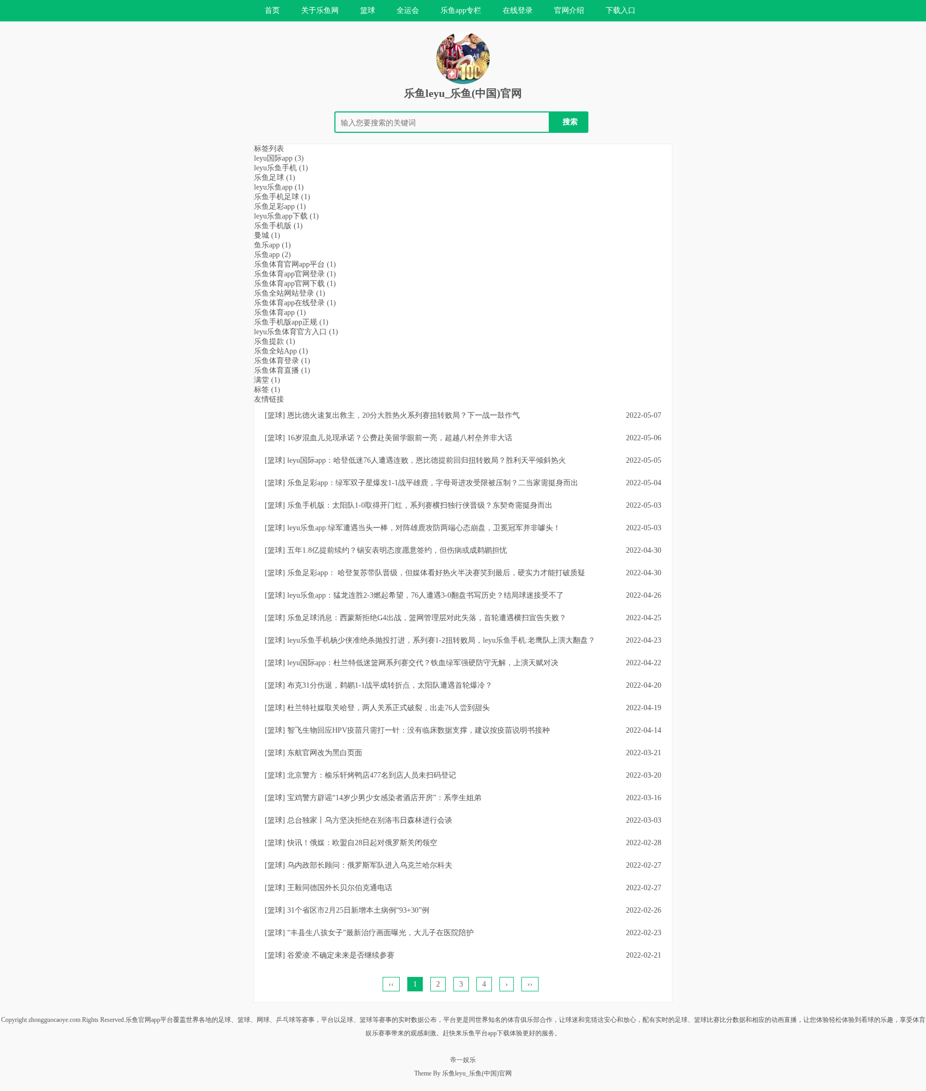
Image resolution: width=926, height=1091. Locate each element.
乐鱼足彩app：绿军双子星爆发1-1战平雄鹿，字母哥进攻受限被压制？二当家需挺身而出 (432, 483)
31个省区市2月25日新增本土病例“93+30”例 (358, 910)
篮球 (367, 10)
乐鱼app (272, 255)
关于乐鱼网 (320, 10)
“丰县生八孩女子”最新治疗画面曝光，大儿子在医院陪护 (380, 933)
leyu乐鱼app (279, 187)
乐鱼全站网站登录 (289, 293)
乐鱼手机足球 (282, 197)
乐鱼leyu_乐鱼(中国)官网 (463, 93)
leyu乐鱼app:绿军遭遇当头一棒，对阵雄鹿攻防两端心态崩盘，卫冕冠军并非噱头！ (424, 528)
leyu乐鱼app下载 (286, 216)
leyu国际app (279, 158)
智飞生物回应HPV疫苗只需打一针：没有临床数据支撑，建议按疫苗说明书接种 (418, 730)
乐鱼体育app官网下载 (295, 284)
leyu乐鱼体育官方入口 (296, 332)
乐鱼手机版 (278, 226)
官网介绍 (569, 10)
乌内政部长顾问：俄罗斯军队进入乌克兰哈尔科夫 (369, 865)
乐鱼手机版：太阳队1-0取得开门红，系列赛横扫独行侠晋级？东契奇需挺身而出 (419, 505)
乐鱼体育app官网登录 (295, 274)
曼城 (267, 235)
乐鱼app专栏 (460, 10)
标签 (267, 390)
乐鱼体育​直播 (282, 370)
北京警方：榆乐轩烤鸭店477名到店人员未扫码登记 (371, 775)
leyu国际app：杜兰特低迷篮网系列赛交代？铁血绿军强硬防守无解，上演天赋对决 (422, 663)
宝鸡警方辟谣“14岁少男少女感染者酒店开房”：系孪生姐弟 (384, 798)
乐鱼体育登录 (282, 361)
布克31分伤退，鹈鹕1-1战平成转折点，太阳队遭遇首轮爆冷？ (389, 685)
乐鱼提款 (274, 341)
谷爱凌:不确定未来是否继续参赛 (340, 955)
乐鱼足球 (274, 178)
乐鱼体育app (280, 313)
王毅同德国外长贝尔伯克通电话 (339, 888)
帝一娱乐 (463, 1060)
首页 (272, 10)
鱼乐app (272, 245)
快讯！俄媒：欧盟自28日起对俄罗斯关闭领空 (362, 843)
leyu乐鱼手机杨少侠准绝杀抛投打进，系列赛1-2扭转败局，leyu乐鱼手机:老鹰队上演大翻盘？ (441, 640)
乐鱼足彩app (280, 206)
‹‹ (391, 984)
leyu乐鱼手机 (281, 168)
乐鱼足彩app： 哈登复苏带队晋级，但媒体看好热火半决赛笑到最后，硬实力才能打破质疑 (436, 573)
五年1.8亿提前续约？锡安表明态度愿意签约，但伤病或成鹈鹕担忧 (397, 550)
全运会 (408, 10)
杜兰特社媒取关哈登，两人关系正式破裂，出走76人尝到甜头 (388, 708)
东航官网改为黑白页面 (324, 753)
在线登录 (518, 10)
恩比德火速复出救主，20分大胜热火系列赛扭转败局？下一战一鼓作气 (403, 415)
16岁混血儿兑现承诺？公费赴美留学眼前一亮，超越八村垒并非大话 (399, 438)
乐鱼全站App (281, 351)
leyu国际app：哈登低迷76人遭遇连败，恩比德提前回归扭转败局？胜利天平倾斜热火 (426, 460)
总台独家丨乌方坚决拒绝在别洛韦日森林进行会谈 (369, 820)
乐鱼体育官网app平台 (295, 264)
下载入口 (621, 10)
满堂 (267, 380)
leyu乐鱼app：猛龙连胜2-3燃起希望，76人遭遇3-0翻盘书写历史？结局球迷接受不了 (425, 595)
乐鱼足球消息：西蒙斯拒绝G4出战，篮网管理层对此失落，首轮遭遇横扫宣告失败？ (426, 618)
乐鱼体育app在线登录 (295, 303)
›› (530, 984)
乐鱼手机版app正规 (291, 322)
